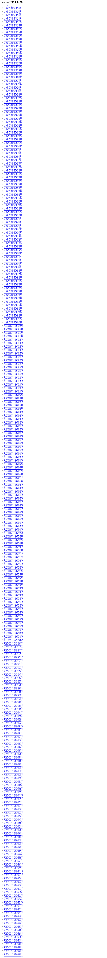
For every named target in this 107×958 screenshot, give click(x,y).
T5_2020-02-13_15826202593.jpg (12, 221)
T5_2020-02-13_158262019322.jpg (13, 177)
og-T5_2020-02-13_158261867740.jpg (13, 380)
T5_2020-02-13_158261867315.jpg (13, 28)
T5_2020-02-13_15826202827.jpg (12, 265)
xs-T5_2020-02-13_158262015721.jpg (13, 740)
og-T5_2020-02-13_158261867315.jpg (13, 345)
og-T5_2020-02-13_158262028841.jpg (13, 628)
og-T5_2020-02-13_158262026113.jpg (13, 552)
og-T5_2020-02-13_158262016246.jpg (13, 459)
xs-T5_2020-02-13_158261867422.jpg (13, 671)
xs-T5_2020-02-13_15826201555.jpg (13, 719)
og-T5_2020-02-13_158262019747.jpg (13, 529)
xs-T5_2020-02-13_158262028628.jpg (13, 926)
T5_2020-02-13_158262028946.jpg (13, 318)
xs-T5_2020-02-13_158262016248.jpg (13, 778)
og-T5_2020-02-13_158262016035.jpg (13, 443)
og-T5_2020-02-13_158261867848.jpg (13, 391)
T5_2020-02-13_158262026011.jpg (13, 229)
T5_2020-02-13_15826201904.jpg (12, 152)
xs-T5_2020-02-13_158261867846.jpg (13, 705)
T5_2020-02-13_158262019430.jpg (13, 188)
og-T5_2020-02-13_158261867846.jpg (13, 388)
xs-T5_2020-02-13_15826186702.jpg (13, 643)
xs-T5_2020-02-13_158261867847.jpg (13, 707)
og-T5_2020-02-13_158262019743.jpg (13, 524)
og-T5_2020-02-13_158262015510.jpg (13, 401)
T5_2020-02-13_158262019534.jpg (13, 194)
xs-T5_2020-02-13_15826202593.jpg (13, 854)
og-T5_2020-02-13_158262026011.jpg (13, 546)
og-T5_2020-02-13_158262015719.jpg (13, 421)
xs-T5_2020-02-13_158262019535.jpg (13, 829)
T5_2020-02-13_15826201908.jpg (12, 158)
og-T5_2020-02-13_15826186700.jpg (13, 324)
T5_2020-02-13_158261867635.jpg (13, 56)
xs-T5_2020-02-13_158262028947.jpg (13, 953)
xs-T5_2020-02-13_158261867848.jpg (13, 708)
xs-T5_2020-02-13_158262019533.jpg (13, 826)
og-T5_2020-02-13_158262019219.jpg (13, 490)
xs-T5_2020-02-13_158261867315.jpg (13, 661)
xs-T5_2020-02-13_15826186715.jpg (13, 647)
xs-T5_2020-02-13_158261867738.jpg (13, 694)
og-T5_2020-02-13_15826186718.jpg (13, 335)
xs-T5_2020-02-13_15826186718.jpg (13, 652)
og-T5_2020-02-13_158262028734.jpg (13, 618)
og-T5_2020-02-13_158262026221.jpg (13, 563)
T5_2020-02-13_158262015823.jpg (13, 110)
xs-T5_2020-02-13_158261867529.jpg (13, 681)
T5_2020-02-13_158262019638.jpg (13, 200)
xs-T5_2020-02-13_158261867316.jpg (13, 663)
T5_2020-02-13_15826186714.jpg (12, 13)
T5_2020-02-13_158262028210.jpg (13, 262)
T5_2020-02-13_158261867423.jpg (13, 39)
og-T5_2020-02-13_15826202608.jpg (13, 549)
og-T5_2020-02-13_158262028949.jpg (13, 639)
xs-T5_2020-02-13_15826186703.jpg (13, 645)
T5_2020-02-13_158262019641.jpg (13, 204)
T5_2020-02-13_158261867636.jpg (13, 58)
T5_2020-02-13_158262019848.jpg (13, 214)
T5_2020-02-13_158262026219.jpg (13, 243)
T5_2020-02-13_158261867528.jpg (13, 46)
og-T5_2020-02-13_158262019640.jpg (13, 519)
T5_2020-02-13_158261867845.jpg (13, 70)
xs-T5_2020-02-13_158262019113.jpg (13, 797)
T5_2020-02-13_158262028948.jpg (13, 321)
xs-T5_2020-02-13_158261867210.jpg (13, 654)
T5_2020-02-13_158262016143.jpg (13, 138)
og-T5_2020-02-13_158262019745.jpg (13, 526)
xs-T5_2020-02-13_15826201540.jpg (13, 711)
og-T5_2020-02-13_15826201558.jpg (13, 407)
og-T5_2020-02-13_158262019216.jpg (13, 486)
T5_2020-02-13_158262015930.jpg (13, 120)
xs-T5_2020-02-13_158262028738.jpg (13, 940)
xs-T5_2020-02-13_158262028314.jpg (13, 906)
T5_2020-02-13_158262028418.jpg (13, 279)
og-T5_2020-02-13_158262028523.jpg (13, 602)
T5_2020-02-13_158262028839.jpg (13, 308)
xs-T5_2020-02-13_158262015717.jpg (13, 735)
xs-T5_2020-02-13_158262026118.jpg (13, 875)
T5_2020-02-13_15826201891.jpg (12, 148)
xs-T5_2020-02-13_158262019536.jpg (13, 830)
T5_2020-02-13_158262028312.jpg (13, 270)
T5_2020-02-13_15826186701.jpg (12, 8)
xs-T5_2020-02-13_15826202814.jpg (13, 892)
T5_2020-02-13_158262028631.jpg (13, 297)
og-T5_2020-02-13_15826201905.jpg (13, 470)
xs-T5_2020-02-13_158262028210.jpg (13, 895)
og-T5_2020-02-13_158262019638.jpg (13, 516)
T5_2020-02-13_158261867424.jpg (13, 41)
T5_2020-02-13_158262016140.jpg (13, 134)
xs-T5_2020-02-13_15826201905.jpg (13, 787)
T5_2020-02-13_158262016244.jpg (13, 139)
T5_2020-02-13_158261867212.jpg (13, 24)
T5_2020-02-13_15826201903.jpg (12, 150)
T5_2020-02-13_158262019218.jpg (13, 172)
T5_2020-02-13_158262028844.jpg (13, 315)
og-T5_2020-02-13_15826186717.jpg (13, 333)
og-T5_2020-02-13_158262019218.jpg (13, 488)
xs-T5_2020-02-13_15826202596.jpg (13, 859)
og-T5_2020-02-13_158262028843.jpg (13, 630)
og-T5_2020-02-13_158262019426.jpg (13, 500)
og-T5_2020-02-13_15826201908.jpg (13, 474)
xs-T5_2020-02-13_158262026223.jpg (13, 882)
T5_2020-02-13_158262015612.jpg (13, 94)
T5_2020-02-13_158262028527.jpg (13, 291)
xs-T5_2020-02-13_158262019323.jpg (13, 812)
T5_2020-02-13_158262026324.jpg (13, 250)
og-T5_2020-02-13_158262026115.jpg (13, 554)
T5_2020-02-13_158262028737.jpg (13, 305)
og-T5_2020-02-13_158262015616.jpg (13, 417)
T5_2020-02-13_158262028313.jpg (13, 272)
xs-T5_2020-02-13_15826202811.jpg (13, 888)
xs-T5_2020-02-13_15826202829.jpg (13, 901)
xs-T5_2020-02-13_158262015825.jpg (13, 746)
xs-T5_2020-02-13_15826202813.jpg (13, 891)
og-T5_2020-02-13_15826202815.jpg (13, 577)
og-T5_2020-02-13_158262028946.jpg (13, 635)
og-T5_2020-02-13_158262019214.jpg (13, 483)
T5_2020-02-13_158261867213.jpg (13, 25)
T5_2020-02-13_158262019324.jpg (13, 180)
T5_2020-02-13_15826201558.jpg (12, 90)
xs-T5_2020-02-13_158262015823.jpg (13, 743)
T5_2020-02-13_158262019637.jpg (13, 198)
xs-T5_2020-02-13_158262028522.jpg (13, 918)
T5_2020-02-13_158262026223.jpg (13, 249)
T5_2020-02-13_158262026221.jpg (13, 246)
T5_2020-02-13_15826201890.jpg (12, 146)
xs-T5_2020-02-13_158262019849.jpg (13, 849)
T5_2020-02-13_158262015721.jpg (13, 107)
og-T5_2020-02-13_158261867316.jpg (13, 346)
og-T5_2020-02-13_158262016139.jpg (13, 449)
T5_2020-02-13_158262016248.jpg (13, 145)
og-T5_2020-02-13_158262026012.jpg (13, 547)
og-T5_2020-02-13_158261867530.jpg (13, 366)
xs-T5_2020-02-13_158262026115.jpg (13, 871)
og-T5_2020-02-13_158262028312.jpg (13, 587)
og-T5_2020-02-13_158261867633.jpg (13, 370)
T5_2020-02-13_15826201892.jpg (12, 149)
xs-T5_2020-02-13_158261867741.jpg (13, 698)
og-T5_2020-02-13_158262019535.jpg (13, 512)
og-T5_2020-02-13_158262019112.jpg (13, 478)
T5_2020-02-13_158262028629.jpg (13, 294)
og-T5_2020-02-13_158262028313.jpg (13, 588)
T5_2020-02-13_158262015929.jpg (13, 118)
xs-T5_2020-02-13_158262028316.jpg (13, 909)
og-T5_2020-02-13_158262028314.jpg (13, 590)
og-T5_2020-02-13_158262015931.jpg (13, 438)
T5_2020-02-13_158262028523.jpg (13, 286)
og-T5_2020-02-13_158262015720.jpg (13, 422)
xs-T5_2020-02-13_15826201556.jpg (13, 721)
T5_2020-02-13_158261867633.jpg (13, 53)
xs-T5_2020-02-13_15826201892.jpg (13, 783)
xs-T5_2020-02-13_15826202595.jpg (13, 857)
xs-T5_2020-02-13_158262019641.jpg (13, 837)
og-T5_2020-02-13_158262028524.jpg (13, 604)
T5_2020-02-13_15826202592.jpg (12, 219)
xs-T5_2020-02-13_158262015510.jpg (13, 718)
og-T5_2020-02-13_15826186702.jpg (13, 326)
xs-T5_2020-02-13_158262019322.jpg (13, 811)
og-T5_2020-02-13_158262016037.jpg (13, 446)
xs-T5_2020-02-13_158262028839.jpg (13, 942)
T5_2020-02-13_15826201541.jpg (12, 79)
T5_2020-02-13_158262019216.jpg (13, 169)
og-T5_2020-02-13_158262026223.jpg (13, 566)
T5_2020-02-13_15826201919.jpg (12, 165)
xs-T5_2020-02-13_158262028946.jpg (13, 951)
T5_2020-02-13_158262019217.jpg (13, 170)
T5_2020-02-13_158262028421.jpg (13, 283)
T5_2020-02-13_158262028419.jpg (13, 280)
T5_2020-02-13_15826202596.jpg (12, 225)
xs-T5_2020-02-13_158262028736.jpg (13, 937)
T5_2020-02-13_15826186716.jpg (12, 15)
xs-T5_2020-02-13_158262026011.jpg (13, 863)
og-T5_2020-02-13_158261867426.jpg (13, 360)
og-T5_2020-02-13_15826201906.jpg (13, 471)
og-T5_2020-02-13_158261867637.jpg (13, 376)
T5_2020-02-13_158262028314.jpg (13, 273)
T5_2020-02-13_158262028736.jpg (13, 304)
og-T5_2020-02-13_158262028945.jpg (13, 633)
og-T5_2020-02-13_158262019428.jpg (13, 502)
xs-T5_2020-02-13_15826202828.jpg (13, 899)
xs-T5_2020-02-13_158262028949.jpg (13, 956)
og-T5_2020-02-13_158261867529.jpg (13, 364)
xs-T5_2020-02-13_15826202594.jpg (13, 856)
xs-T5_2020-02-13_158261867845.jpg (13, 704)
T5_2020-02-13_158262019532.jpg (13, 191)
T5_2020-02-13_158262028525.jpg (13, 288)
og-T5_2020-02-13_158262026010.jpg (13, 545)
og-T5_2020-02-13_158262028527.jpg (13, 608)
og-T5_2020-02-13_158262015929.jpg (13, 435)
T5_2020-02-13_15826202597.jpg (12, 226)
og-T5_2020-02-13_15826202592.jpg (13, 536)
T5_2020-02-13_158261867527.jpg (13, 45)
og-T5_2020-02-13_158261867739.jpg (13, 379)
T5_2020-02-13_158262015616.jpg (13, 100)
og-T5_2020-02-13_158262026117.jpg (13, 557)
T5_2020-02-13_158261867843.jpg (13, 67)
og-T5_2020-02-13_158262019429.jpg (13, 504)
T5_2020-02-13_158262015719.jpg (13, 104)
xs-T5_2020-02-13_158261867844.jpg (13, 702)
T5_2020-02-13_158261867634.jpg (13, 55)
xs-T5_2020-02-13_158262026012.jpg (13, 864)
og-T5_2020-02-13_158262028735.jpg (13, 619)
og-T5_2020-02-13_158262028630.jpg (13, 612)
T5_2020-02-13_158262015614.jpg (13, 97)
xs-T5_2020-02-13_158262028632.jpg (13, 932)
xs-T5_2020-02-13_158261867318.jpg (13, 666)
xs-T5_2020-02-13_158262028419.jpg (13, 913)
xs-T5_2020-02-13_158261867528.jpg (13, 680)
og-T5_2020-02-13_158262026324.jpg (13, 567)
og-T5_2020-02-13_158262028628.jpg (13, 609)
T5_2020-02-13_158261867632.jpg (13, 52)
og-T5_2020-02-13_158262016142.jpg (13, 453)
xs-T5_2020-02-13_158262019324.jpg (13, 813)
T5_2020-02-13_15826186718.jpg (12, 18)
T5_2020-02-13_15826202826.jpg (12, 263)
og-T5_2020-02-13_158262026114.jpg (13, 553)
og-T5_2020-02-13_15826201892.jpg (13, 466)
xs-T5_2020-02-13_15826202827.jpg (13, 898)
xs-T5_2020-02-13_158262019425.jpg (13, 815)
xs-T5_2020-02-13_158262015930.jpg (13, 753)
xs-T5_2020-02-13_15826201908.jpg (13, 791)
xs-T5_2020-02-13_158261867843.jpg (13, 701)
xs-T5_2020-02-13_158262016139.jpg (13, 766)
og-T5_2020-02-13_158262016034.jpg (13, 442)
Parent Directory (8, 5)
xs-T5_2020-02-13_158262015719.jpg (13, 737)
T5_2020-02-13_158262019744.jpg (13, 208)
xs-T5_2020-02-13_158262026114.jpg (13, 870)
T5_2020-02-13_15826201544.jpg (12, 83)
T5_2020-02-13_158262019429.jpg (13, 187)
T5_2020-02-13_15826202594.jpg (12, 222)
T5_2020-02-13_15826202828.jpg (12, 266)
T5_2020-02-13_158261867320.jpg (13, 35)
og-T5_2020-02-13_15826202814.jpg (13, 576)
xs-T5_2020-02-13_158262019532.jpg (13, 825)
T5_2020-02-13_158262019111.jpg (12, 160)
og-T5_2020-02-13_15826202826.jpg (13, 580)
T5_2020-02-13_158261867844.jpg (13, 69)
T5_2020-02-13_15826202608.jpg (12, 232)
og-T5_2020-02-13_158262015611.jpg (13, 409)
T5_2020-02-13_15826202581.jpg (12, 218)
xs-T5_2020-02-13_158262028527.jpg (13, 925)
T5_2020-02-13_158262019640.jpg (13, 203)
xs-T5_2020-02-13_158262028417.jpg (13, 911)
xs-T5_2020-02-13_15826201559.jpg (13, 725)
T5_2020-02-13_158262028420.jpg (13, 281)
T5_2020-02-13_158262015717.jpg (13, 101)
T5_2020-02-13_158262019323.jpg (13, 179)
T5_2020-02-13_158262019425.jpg (13, 181)
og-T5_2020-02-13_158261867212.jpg (13, 341)
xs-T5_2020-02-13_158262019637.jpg (13, 832)
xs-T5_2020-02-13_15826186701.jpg (13, 642)
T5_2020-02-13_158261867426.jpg (13, 43)
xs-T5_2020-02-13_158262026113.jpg (13, 868)
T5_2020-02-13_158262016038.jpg (13, 131)
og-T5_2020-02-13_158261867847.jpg (13, 390)
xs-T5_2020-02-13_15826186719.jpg (13, 653)
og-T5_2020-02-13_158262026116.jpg (13, 556)
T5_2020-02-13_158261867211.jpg (13, 22)
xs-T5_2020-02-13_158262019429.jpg (13, 821)
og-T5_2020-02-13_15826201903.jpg (13, 467)
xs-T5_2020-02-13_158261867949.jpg (13, 709)
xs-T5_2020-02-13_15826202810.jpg (13, 887)
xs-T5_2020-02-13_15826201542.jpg (13, 714)
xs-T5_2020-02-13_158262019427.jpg (13, 818)
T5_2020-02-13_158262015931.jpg (13, 121)
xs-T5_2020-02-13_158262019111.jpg (13, 794)
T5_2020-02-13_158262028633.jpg (13, 300)
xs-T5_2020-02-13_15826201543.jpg (13, 715)
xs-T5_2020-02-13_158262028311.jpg (13, 902)
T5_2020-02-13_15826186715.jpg (12, 14)
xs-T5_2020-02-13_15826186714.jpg (13, 646)
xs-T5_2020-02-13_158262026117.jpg (13, 874)
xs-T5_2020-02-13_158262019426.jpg (13, 816)
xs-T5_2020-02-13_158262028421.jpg (13, 916)
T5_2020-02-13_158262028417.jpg (13, 277)
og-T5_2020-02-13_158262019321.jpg (13, 493)
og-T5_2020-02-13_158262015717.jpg (13, 418)
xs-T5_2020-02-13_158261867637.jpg (13, 692)
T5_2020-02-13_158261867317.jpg (13, 31)
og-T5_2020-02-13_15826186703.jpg (13, 328)
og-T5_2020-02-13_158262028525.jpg (13, 605)
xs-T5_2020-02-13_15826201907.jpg (13, 790)
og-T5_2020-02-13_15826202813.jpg (13, 574)
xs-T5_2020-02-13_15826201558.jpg (13, 723)
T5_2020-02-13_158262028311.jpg (13, 269)
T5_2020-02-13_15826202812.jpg (12, 256)
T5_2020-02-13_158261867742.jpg (13, 66)
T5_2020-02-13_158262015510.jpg (13, 84)
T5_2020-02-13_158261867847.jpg (13, 73)
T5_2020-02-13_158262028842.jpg (13, 312)
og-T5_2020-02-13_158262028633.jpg (13, 616)
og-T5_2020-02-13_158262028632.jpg (13, 615)
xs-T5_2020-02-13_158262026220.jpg (13, 878)
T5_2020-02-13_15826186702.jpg (12, 10)
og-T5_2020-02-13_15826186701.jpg (13, 325)
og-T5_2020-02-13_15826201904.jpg (13, 469)
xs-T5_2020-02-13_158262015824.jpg (13, 745)
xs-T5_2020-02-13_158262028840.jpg (13, 943)
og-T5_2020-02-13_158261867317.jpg (13, 348)
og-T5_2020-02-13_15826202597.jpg (13, 543)
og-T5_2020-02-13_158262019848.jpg (13, 531)
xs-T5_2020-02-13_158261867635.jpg (13, 690)
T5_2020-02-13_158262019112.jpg (13, 162)
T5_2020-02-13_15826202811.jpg (12, 255)
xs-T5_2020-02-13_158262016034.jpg (13, 759)
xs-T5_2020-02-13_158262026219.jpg (13, 877)
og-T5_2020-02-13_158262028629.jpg (13, 611)
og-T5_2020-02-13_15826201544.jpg (13, 400)
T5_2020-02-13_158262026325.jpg (13, 252)
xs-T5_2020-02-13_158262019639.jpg (13, 835)
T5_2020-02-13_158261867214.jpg (13, 27)
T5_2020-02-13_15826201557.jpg (12, 89)
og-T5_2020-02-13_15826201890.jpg (13, 463)
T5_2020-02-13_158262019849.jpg (13, 215)
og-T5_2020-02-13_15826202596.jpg (13, 542)
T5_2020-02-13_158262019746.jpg (13, 211)
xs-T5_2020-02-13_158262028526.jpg (13, 923)
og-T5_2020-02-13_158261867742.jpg (13, 383)
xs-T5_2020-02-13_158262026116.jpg (13, 873)
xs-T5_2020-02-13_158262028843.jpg (13, 947)
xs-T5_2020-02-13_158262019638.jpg (13, 833)
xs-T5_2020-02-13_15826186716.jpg (13, 649)
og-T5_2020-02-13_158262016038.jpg (13, 448)
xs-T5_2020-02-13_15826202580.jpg (13, 850)
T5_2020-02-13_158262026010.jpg (13, 228)
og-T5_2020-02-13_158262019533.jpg (13, 509)
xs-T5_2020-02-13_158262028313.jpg (13, 905)
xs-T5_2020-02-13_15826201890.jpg (13, 780)
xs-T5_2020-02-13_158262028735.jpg (13, 936)
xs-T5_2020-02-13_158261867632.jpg (13, 685)
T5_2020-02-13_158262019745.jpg (13, 210)
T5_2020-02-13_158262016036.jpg (13, 128)
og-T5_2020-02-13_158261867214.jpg (13, 343)
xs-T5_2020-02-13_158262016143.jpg (13, 771)
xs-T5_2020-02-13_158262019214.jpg (13, 799)
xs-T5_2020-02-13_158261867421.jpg (13, 670)
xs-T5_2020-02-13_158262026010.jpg (13, 861)
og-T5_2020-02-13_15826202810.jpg (13, 570)
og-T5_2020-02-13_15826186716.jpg (13, 332)
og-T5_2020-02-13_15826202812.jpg (13, 573)
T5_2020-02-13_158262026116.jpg (13, 239)
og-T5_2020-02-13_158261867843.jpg (13, 384)
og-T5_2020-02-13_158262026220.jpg (13, 562)
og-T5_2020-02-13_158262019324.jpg (13, 497)
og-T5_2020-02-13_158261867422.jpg (13, 355)
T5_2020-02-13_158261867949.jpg (13, 76)
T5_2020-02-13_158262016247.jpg (13, 143)
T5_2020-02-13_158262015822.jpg (13, 108)
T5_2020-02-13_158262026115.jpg (13, 238)
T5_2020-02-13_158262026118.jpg (13, 242)
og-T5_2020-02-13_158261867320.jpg (13, 352)
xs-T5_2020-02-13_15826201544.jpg (13, 716)
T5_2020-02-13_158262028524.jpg (13, 287)
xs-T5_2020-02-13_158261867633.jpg (13, 687)
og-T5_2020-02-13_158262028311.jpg (13, 585)
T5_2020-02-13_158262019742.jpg (13, 205)
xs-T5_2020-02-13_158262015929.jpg (13, 752)
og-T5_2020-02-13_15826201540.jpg (13, 394)
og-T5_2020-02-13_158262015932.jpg (13, 439)
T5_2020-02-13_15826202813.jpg (12, 257)
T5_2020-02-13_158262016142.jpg (13, 136)
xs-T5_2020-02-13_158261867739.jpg (13, 695)
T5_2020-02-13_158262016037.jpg (13, 129)
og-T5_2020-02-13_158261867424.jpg (13, 357)
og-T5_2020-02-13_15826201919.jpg (13, 481)
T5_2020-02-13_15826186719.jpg (12, 20)
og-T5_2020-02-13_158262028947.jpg (13, 636)
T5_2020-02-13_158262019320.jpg (13, 174)
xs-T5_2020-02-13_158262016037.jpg (13, 763)
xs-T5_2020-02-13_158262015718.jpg (13, 736)
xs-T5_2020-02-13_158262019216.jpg (13, 802)
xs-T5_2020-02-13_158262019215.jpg (13, 801)
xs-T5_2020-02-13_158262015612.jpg (13, 728)
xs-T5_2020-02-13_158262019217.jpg (13, 804)
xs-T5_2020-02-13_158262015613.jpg (13, 729)
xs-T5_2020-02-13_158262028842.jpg (13, 946)
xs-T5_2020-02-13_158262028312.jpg (13, 904)
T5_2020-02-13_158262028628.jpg (13, 293)
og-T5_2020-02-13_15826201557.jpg (13, 405)
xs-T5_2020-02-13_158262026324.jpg (13, 884)
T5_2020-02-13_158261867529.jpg (13, 48)
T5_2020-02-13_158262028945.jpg (13, 317)
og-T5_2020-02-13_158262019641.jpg (13, 521)
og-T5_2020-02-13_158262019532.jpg (13, 508)
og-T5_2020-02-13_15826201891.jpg (13, 464)
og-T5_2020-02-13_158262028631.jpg (13, 614)
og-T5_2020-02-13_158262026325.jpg (13, 569)
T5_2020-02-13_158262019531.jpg (13, 190)
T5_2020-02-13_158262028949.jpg (13, 322)
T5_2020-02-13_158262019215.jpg (13, 167)
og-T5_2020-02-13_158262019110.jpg (13, 476)
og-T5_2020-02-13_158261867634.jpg (13, 371)
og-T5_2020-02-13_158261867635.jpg (13, 373)
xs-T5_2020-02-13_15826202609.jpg (13, 867)
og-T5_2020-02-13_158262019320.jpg (13, 491)
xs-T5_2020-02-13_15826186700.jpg (13, 640)
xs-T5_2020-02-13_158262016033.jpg (13, 757)
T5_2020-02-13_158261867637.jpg (13, 59)
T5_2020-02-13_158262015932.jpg (13, 122)
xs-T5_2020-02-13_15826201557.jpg (13, 722)
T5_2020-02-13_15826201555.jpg (12, 86)
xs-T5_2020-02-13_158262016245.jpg (13, 774)
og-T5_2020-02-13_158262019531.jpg (13, 507)
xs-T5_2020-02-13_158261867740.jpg (13, 697)
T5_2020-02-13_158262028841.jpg (13, 311)
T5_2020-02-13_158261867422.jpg (13, 38)
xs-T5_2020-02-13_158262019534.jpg (13, 828)
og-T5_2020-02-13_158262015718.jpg (13, 419)
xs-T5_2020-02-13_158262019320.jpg (13, 808)
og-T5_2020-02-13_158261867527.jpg (13, 362)
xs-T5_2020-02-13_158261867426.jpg (13, 677)
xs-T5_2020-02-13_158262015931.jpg (13, 754)
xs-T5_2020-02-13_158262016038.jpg (13, 764)
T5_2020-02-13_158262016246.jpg (13, 142)
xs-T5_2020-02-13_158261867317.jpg (13, 664)
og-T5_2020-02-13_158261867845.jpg (13, 387)
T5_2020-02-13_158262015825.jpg (13, 112)
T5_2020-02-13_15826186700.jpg (12, 7)
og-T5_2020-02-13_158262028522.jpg (13, 601)
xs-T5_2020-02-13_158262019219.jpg (13, 806)
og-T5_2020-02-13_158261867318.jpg (13, 349)
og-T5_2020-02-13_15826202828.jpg (13, 583)
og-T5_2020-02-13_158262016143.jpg (13, 455)
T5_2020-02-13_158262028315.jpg (13, 274)
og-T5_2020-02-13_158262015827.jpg (13, 432)
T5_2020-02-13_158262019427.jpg (13, 184)
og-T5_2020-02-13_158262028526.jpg (13, 607)
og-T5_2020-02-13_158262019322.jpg (13, 494)
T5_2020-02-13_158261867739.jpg (13, 62)
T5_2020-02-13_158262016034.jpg (13, 125)
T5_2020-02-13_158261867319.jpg (13, 34)
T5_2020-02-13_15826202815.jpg (12, 260)
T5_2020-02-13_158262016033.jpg (13, 124)
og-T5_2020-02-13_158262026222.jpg (13, 564)
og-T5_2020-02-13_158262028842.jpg (13, 629)
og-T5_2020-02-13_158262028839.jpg (13, 625)
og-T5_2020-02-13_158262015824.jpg (13, 428)
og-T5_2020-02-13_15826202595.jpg (13, 540)
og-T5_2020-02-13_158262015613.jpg (13, 412)
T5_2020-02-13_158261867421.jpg (13, 36)
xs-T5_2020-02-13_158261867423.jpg (13, 673)
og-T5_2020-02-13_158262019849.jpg (13, 532)
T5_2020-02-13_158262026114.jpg (13, 236)
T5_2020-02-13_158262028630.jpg (13, 295)
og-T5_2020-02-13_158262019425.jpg (13, 498)
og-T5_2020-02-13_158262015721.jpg (13, 424)
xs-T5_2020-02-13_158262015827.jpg (13, 749)
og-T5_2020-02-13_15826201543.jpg (13, 398)
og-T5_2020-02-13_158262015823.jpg (13, 426)
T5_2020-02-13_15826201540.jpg (12, 77)
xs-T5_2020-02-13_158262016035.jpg (13, 760)
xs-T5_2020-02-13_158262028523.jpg (13, 919)
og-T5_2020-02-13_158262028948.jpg (13, 638)
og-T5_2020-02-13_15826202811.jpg (13, 571)
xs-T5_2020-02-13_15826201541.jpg (13, 712)
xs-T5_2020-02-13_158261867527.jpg (13, 678)
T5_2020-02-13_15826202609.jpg (12, 234)
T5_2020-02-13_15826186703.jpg (12, 11)
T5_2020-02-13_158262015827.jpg (13, 115)
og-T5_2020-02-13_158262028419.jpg (13, 597)
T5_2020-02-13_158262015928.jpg (13, 117)
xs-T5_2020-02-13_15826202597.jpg (13, 860)
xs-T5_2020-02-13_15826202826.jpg (13, 897)
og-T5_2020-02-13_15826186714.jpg (13, 329)
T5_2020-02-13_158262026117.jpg (13, 241)
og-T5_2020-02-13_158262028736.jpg (13, 621)
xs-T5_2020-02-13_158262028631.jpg (13, 930)
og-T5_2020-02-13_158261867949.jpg (13, 393)
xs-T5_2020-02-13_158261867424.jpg (13, 674)
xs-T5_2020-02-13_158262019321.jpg (13, 809)
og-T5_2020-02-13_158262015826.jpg (13, 431)
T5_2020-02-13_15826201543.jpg (12, 82)
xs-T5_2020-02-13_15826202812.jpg (13, 890)
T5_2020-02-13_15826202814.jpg (12, 259)
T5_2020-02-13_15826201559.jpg (12, 91)
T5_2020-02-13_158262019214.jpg (13, 166)
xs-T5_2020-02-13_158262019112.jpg (13, 795)
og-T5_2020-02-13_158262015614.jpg (13, 414)
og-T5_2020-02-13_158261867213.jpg (13, 342)
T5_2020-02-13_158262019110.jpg (13, 159)
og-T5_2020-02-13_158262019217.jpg (13, 487)
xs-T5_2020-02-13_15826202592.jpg (13, 853)
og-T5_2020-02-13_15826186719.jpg (13, 336)
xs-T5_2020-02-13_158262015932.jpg (13, 756)
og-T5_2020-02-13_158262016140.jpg (13, 450)
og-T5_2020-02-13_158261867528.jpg (13, 363)
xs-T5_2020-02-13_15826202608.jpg (13, 866)
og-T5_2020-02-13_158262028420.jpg (13, 598)
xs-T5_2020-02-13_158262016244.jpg (13, 773)
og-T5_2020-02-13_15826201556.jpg (13, 404)
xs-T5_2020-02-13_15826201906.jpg (13, 788)
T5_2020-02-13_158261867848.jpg (13, 74)
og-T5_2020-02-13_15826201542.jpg (13, 397)
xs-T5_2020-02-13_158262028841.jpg (13, 944)
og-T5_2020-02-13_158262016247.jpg (13, 460)
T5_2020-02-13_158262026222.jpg (13, 248)
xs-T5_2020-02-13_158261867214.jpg (13, 660)
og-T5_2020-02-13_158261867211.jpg (13, 339)
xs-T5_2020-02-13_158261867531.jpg (13, 684)
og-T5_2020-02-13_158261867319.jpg (13, 350)
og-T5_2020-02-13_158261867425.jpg (13, 359)
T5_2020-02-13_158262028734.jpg (13, 301)
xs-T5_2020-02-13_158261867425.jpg (13, 676)
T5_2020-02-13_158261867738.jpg (13, 60)
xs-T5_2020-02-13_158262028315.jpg (13, 908)
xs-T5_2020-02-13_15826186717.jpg (13, 650)
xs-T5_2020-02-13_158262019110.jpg (13, 792)
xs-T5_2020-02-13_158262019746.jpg (13, 844)
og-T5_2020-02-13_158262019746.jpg (13, 528)
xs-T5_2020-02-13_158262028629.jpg (13, 928)
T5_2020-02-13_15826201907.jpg (12, 156)
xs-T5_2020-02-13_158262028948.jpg (13, 954)
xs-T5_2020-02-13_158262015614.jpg (13, 730)
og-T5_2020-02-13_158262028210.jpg (13, 578)
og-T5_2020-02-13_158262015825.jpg (13, 429)
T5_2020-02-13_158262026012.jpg (13, 231)
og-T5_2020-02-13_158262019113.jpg (13, 480)
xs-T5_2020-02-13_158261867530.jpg (13, 683)
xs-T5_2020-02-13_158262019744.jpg (13, 842)
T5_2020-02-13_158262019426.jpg (13, 183)
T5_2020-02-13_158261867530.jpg (13, 49)
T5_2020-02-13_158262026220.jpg (13, 245)
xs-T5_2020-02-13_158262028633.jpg (13, 933)
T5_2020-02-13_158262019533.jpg (13, 193)
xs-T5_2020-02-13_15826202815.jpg (13, 894)
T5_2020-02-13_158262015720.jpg (13, 105)
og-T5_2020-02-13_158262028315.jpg (13, 591)
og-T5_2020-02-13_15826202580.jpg (13, 533)
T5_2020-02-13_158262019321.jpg (13, 176)
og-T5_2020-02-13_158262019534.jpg (13, 511)
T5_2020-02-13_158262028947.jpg (13, 319)
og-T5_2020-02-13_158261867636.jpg (13, 374)
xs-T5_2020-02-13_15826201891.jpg (13, 781)
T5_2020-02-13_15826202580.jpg (12, 217)
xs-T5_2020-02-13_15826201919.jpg (13, 798)
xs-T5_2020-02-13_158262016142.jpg (13, 770)
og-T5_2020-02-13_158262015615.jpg (13, 415)
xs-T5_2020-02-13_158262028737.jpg (13, 939)
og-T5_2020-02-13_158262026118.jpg (13, 559)
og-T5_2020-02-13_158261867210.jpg (13, 338)
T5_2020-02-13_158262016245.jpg (13, 141)
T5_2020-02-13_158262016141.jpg (13, 135)
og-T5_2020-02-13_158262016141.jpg (13, 452)
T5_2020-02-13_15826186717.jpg (12, 17)
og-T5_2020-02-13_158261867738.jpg (13, 377)
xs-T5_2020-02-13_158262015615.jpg (13, 732)
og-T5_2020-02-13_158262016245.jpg (13, 457)
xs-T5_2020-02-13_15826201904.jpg (13, 785)
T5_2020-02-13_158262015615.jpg (13, 98)
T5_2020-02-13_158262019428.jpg (13, 186)
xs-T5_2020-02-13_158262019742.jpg (13, 839)
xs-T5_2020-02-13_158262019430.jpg (13, 822)
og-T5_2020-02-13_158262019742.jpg (13, 522)
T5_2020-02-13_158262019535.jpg (13, 196)
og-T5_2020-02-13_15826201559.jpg (13, 408)
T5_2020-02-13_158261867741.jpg (13, 65)
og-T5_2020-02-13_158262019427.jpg (13, 501)
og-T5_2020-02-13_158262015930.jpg (13, 436)
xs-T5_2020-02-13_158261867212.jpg (13, 657)
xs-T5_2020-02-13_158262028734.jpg (13, 935)
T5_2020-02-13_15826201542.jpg (12, 80)
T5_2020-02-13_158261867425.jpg (13, 42)
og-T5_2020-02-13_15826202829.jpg (13, 584)
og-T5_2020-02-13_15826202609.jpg (13, 550)
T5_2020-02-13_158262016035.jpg (13, 127)
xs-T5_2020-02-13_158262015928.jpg (13, 750)
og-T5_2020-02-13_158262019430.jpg (13, 505)
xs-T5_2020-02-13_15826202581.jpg (13, 852)
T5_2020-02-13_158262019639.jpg (13, 201)
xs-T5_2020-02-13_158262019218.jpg (13, 805)
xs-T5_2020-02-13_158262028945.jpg (13, 950)
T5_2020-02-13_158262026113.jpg (13, 235)
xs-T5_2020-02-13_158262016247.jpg (13, 777)
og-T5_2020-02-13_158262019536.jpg (13, 514)
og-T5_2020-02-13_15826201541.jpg (13, 395)
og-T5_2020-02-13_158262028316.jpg (13, 592)
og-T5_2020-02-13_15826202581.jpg (13, 535)
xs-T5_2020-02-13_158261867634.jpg (13, 688)
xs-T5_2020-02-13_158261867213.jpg (13, 659)
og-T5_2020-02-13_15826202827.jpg (13, 581)
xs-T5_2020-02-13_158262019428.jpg (13, 819)
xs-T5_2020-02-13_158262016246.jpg (13, 775)
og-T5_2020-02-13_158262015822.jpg (13, 425)
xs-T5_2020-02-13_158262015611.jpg (13, 726)
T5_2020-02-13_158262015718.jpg (13, 103)
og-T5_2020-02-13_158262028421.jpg (13, 600)
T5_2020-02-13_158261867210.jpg (13, 21)
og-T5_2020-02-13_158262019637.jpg (13, 515)
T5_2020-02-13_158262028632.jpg (13, 298)
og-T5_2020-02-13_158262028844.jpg (13, 632)
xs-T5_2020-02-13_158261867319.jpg (13, 667)
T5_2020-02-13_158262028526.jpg (13, 290)
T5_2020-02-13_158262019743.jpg (13, 207)
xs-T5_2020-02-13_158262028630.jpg (13, 929)
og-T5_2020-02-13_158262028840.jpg (13, 626)
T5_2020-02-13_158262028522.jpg (13, 284)
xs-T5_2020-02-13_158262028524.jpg (13, 920)
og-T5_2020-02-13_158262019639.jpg (13, 518)
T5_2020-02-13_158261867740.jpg (13, 63)
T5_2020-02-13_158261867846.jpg (13, 72)
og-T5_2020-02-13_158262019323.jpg (13, 495)
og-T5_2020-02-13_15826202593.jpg (13, 538)
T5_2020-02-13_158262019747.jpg (13, 212)
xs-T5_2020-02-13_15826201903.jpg (13, 784)
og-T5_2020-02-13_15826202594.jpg (13, 539)
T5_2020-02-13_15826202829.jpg (12, 267)
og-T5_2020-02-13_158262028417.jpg (13, 594)
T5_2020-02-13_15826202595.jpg (12, 224)
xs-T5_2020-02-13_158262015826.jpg (13, 747)
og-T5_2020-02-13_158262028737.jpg (13, 622)
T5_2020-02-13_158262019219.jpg (13, 173)
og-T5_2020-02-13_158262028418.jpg (13, 595)
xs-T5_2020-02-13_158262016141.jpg (13, 768)
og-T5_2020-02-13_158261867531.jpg (13, 367)
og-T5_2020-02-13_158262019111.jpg (13, 477)
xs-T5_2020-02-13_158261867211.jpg (13, 656)
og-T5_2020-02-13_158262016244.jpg (13, 456)
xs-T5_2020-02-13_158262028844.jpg (13, 949)
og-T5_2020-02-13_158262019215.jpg (13, 484)
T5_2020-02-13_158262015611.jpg (13, 93)
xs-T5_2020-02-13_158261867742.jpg (13, 699)
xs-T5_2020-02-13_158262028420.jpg (13, 915)
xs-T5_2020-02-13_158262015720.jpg (13, 739)
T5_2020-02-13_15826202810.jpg (12, 253)
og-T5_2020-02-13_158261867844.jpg (13, 386)
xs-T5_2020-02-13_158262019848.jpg (13, 847)
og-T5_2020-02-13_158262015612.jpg (13, 411)
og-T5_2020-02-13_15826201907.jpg (13, 473)
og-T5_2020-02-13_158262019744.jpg (13, 525)
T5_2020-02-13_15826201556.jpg (12, 87)
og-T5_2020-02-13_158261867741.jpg (13, 381)
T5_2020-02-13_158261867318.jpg (13, 32)
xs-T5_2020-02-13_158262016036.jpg (13, 761)
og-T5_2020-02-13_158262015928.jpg (13, 433)
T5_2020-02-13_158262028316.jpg (13, 276)
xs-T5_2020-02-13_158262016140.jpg (13, 767)
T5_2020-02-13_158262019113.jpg (13, 163)
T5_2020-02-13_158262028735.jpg (13, 303)
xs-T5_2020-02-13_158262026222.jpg (13, 881)
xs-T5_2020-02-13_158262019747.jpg (13, 846)
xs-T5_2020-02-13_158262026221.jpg (13, 880)
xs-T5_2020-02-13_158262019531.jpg (13, 823)
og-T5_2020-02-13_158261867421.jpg (13, 353)
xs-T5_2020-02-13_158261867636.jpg (13, 691)
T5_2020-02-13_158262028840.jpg (13, 310)
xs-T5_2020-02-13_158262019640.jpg (13, 836)
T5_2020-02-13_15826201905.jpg (12, 153)
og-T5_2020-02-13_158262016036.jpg (13, 445)
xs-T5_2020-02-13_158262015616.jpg (13, 733)
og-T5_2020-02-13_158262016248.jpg (13, 462)
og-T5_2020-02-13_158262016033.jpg (13, 440)
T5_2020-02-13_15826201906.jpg (12, 155)
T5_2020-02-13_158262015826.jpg (13, 114)
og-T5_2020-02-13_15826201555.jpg (13, 402)
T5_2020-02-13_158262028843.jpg (13, 314)
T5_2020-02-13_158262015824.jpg (13, 111)
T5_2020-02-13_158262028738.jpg (13, 307)
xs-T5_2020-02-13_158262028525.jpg (13, 922)
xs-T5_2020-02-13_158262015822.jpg (13, 742)
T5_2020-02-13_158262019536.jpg (13, 197)
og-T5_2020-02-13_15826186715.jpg (13, 331)
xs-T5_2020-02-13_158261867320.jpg (13, 669)
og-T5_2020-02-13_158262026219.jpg (13, 560)
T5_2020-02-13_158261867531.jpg (13, 51)
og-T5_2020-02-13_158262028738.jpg (13, 623)
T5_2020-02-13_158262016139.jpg (13, 132)
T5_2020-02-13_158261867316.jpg (13, 29)
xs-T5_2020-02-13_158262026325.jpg (13, 885)
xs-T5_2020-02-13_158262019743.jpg (13, 840)
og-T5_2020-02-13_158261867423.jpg (13, 356)
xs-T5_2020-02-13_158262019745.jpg (13, 843)
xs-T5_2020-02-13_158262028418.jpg (13, 912)
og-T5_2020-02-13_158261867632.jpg (13, 369)
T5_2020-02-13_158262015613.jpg (13, 96)
